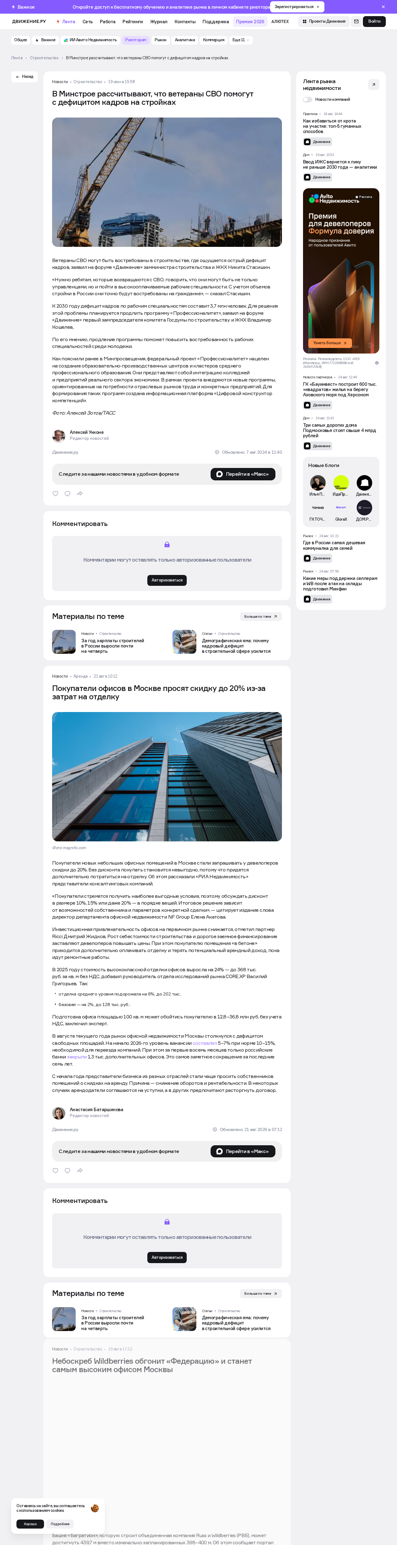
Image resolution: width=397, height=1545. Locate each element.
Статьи (207, 633)
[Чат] (356, 21)
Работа (108, 21)
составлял (205, 1043)
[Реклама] (341, 271)
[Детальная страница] (107, 641)
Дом (306, 155)
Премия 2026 (250, 21)
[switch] (326, 99)
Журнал (158, 21)
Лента (68, 21)
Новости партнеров (317, 377)
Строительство (88, 82)
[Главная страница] (29, 21)
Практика (310, 114)
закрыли (77, 1056)
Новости (60, 82)
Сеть (88, 21)
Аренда (80, 677)
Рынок (308, 536)
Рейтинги (133, 21)
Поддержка (216, 21)
